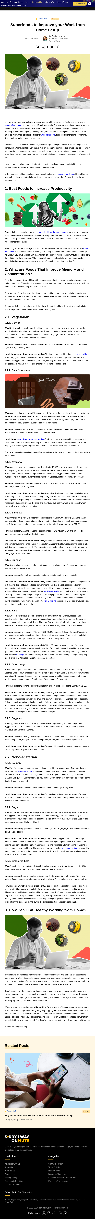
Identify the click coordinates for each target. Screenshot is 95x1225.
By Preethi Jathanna (25, 1120)
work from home (48, 135)
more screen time (69, 848)
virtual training (50, 601)
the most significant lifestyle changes (52, 232)
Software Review (55, 1164)
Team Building (54, 1167)
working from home (13, 125)
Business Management (58, 1174)
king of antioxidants (80, 354)
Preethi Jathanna (58, 36)
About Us (9, 1167)
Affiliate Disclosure (13, 1185)
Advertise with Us (12, 1164)
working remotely (51, 591)
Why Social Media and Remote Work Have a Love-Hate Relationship (38, 1115)
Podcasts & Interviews (58, 1181)
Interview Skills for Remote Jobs (62, 1178)
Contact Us (9, 1174)
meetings (20, 655)
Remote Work (42, 19)
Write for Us (10, 1171)
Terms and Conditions (14, 1181)
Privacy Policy (11, 1178)
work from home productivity (31, 439)
